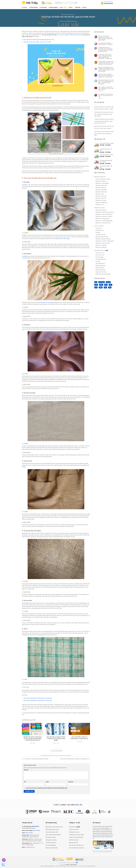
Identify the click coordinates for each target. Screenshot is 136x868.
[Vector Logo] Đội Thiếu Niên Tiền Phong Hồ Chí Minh (103, 133)
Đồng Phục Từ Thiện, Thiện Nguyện (105, 241)
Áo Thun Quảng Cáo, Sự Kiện (103, 179)
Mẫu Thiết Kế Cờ (100, 267)
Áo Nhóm (98, 232)
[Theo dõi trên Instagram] (96, 851)
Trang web (70, 781)
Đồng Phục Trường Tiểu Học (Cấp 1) (105, 212)
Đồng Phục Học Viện (99, 207)
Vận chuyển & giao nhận (52, 832)
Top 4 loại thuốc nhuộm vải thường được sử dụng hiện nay (79, 737)
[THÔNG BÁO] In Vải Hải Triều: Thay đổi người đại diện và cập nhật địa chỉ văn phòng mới (106, 63)
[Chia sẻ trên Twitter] (53, 751)
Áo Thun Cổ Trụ (100, 252)
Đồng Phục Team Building (102, 183)
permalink (69, 755)
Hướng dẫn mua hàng (51, 840)
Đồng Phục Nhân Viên (99, 176)
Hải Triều (95, 826)
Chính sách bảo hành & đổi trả (53, 834)
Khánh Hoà (73, 862)
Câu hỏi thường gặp (51, 845)
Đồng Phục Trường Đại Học (102, 218)
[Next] (90, 735)
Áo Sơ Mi (98, 261)
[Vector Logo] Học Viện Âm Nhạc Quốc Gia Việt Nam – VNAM (104, 108)
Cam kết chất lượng (50, 837)
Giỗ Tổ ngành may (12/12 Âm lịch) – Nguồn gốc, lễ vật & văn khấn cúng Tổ (105, 88)
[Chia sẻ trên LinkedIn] (61, 751)
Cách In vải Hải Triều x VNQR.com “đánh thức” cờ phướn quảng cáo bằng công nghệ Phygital (105, 38)
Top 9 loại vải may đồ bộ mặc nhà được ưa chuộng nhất (74, 759)
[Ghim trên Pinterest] (58, 751)
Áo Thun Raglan (100, 257)
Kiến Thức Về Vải (65, 14)
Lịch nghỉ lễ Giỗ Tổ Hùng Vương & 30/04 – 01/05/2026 (105, 43)
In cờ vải (24, 7)
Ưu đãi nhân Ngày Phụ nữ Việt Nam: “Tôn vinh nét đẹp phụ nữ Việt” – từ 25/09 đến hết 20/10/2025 (106, 82)
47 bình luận (101, 91)
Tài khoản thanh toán (51, 842)
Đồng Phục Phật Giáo (101, 247)
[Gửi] (76, 3)
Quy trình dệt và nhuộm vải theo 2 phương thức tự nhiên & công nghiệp (56, 738)
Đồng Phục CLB (100, 230)
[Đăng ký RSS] (108, 851)
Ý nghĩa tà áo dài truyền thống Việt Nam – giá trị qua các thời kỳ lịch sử (103, 121)
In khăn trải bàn (33, 7)
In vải (61, 7)
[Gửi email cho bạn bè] (56, 751)
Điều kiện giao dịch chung (52, 829)
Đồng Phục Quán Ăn (101, 187)
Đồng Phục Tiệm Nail (101, 196)
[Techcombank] (60, 812)
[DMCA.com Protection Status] (79, 859)
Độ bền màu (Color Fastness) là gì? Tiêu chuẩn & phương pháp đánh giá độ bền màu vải (33, 738)
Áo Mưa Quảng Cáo (100, 269)
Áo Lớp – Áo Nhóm (98, 226)
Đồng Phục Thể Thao (101, 272)
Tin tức (70, 7)
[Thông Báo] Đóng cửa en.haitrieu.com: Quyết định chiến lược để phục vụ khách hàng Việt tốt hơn (105, 49)
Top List (72, 14)
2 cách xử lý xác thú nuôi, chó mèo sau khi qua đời (104, 127)
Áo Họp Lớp (98, 228)
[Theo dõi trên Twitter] (101, 851)
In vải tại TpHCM (61, 862)
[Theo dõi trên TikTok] (99, 851)
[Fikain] (36, 811)
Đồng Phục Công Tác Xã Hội (103, 243)
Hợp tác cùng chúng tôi (51, 847)
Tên (25, 781)
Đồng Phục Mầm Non (101, 210)
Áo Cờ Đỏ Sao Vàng (100, 234)
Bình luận (26, 769)
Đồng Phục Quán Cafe (101, 185)
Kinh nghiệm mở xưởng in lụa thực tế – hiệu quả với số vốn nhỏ (105, 95)
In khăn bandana (53, 7)
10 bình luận (101, 98)
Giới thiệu (77, 7)
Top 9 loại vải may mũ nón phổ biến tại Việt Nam (36, 759)
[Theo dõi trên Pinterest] (106, 851)
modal (85, 329)
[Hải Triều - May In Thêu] (30, 3)
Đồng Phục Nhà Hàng (101, 189)
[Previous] (22, 735)
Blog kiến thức (72, 826)
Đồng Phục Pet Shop (101, 200)
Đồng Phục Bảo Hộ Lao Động (103, 274)
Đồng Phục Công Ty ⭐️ (101, 181)
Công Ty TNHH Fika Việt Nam (47, 866)
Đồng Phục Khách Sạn (101, 191)
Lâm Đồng (68, 862)
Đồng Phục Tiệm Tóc (101, 198)
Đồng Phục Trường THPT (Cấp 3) (104, 216)
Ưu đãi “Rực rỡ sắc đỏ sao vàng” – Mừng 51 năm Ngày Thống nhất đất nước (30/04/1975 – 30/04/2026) (105, 56)
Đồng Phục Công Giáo (101, 245)
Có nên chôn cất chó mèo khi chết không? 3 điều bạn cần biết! (103, 114)
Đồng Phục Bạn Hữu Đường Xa (103, 239)
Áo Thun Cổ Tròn (100, 255)
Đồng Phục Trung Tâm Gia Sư (103, 222)
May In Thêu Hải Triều (71, 864)
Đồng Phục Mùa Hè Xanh (102, 236)
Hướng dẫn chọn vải (74, 832)
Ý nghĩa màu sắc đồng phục (76, 837)
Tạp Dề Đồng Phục (100, 263)
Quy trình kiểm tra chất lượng (76, 847)
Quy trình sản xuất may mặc (76, 845)
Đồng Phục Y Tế (100, 204)
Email (47, 781)
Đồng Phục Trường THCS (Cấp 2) (104, 214)
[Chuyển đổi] (113, 177)
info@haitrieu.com (30, 847)
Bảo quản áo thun (73, 842)
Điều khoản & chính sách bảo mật (54, 826)
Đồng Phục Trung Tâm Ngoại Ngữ (104, 220)
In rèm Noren (43, 7)
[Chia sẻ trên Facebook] (51, 751)
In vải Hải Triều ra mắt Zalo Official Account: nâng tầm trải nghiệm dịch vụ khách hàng (106, 76)
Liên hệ (84, 7)
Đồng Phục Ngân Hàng (101, 202)
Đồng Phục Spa (99, 194)
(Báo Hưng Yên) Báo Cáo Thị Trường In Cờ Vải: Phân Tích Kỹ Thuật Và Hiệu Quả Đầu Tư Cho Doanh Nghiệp (106, 69)
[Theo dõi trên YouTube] (111, 851)
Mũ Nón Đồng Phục (100, 265)
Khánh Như (74, 21)
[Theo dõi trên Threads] (103, 851)
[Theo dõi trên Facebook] (94, 851)
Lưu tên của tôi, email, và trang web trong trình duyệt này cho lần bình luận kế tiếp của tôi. (46, 788)
